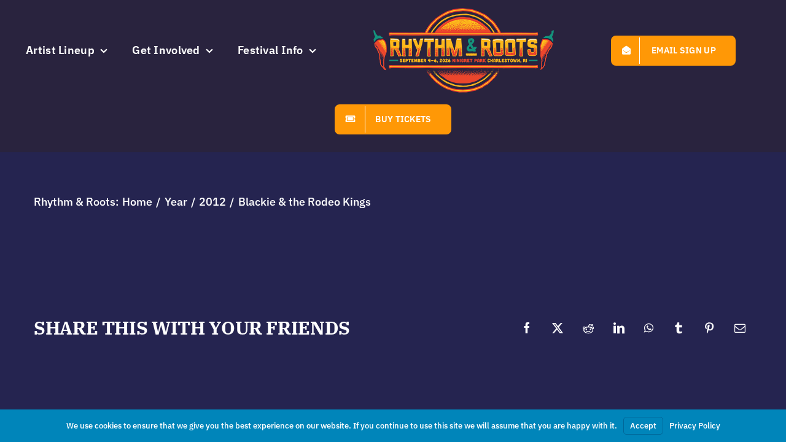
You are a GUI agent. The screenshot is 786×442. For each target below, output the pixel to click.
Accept (643, 426)
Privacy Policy (694, 426)
